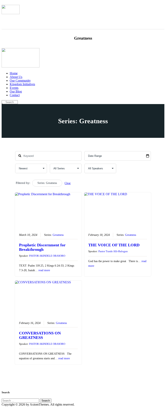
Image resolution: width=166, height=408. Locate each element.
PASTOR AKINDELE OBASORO (47, 255)
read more (44, 270)
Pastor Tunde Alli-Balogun (113, 251)
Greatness (58, 234)
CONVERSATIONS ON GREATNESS (40, 335)
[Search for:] (21, 400)
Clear (68, 183)
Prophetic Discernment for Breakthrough (42, 247)
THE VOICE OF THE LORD (113, 245)
